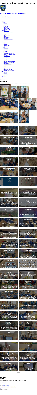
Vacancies (5, 75)
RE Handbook (6, 38)
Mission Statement (7, 35)
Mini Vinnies (6, 40)
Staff (3, 19)
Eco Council (6, 26)
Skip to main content (3, 0)
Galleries (5, 73)
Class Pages (6, 44)
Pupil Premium (6, 63)
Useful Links (6, 55)
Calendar (5, 72)
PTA (4, 52)
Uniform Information (7, 50)
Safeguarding (6, 58)
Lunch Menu (6, 51)
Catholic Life (4, 30)
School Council (6, 28)
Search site (2, 389)
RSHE (5, 36)
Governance (6, 65)
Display (5, 34)
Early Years (5, 43)
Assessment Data (7, 67)
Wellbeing (5, 46)
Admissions (6, 48)
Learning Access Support (8, 57)
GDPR (5, 66)
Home (3, 21)
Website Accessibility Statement (9, 70)
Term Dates (6, 49)
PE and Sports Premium (7, 64)
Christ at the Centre (7, 37)
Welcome (5, 23)
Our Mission (6, 24)
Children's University (7, 45)
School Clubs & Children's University (9, 54)
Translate (9, 17)
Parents (3, 47)
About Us (3, 22)
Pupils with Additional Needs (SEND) (9, 61)
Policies (5, 60)
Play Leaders (6, 27)
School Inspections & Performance (9, 62)
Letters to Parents (7, 56)
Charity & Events (6, 31)
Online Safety (6, 59)
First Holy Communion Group (8, 32)
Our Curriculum (6, 42)
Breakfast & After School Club (9, 53)
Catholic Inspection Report (8, 39)
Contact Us (4, 76)
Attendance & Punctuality (8, 69)
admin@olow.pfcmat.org (6, 383)
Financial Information (7, 68)
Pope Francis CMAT (7, 29)
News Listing (6, 74)
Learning (3, 41)
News (3, 71)
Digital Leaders (6, 25)
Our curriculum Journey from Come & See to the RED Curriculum (14, 33)
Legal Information (6, 385)
